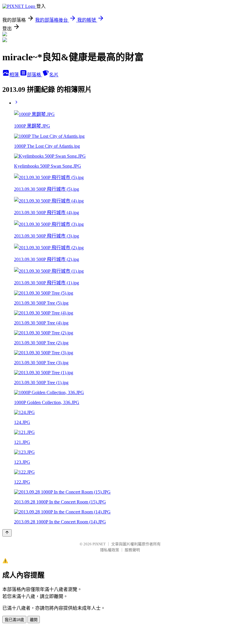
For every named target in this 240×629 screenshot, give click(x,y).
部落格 (34, 74)
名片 (54, 74)
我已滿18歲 (14, 620)
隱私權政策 (109, 550)
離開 (33, 620)
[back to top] (7, 533)
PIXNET (99, 544)
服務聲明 (132, 550)
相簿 (14, 74)
